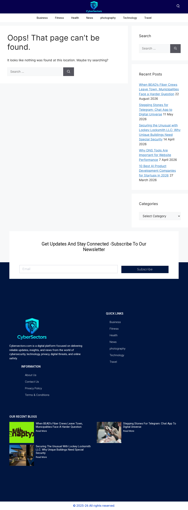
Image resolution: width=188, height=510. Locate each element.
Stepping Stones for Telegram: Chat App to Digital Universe (155, 109)
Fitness (59, 18)
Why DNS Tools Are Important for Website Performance (155, 155)
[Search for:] (35, 71)
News (89, 18)
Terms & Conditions (37, 395)
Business (42, 18)
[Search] (68, 71)
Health (75, 18)
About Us (30, 375)
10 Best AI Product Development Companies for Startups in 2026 (157, 170)
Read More (41, 431)
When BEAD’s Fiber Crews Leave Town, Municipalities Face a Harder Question (159, 89)
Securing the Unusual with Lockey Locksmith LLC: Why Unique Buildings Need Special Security (63, 450)
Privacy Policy (33, 388)
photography (108, 18)
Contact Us (32, 381)
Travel (147, 18)
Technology (130, 18)
